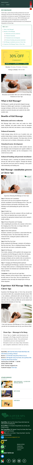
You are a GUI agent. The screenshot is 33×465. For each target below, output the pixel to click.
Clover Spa (14, 367)
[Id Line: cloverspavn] (2, 451)
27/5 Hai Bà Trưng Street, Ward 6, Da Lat (16, 355)
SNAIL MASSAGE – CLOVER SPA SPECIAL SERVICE (22, 382)
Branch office (21, 444)
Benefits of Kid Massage (9, 31)
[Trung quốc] (31, 9)
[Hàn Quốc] (31, 7)
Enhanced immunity (10, 35)
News (2, 449)
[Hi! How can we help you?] (2, 456)
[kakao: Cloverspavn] (2, 442)
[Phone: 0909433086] (2, 432)
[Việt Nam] (31, 4)
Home (2, 4)
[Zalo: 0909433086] (2, 437)
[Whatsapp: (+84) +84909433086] (2, 446)
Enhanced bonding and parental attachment (15, 40)
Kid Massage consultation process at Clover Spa (14, 42)
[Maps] (2, 461)
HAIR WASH (17, 400)
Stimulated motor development (13, 37)
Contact (19, 449)
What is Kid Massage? (9, 29)
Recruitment (20, 448)
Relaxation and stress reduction (13, 33)
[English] (31, 6)
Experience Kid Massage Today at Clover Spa (14, 44)
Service (7, 4)
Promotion (20, 446)
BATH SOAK (17, 391)
